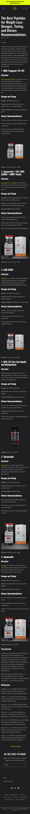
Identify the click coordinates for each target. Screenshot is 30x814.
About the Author (8, 781)
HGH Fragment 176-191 (8, 79)
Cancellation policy (9, 799)
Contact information (20, 799)
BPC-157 (7, 373)
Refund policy (16, 797)
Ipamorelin (4, 183)
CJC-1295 (13, 183)
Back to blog (16, 746)
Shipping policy (24, 797)
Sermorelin (4, 465)
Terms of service (7, 797)
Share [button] (4, 42)
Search (5, 777)
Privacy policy (22, 794)
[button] (3, 8)
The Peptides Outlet (12, 794)
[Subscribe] (25, 765)
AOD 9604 (4, 278)
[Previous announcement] (3, 2)
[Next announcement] (27, 2)
